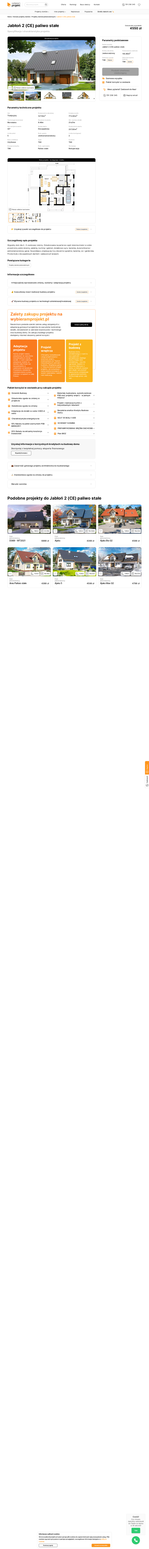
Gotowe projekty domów (21, 17)
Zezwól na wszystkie (100, 1545)
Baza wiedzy (85, 4)
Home (9, 17)
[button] (136, 1540)
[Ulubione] (139, 4)
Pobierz (110, 60)
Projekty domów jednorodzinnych (43, 17)
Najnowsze (75, 12)
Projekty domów (41, 12)
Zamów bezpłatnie (82, 292)
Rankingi (73, 4)
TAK (135, 1530)
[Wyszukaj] (46, 4)
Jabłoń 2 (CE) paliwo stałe (65, 17)
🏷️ (106, 12)
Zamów (130, 62)
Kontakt (97, 4)
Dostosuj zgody (48, 1545)
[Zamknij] (145, 1514)
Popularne (88, 12)
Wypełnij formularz (21, 453)
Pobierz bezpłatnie (81, 229)
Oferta (63, 4)
